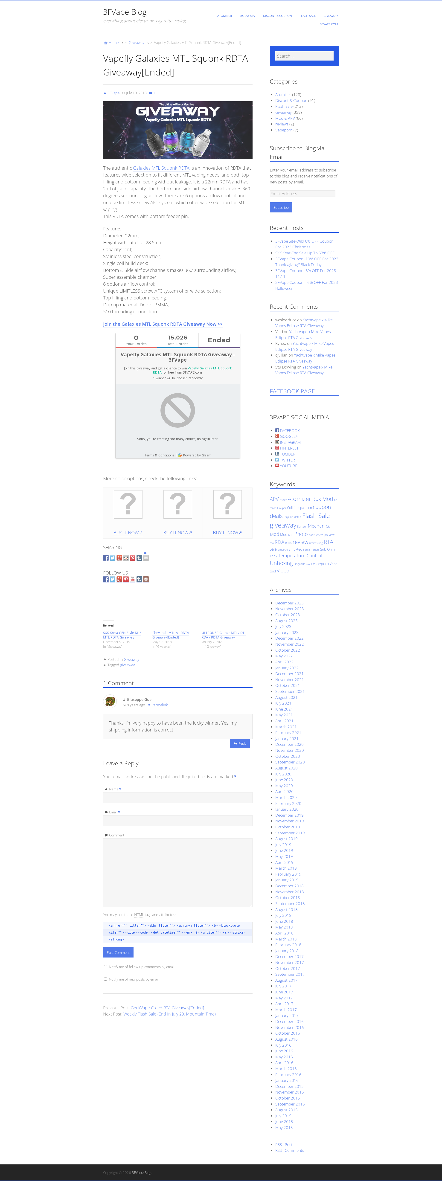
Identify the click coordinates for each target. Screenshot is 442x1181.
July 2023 (283, 626)
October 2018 (287, 897)
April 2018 (284, 933)
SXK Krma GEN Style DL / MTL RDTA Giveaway (122, 634)
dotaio (297, 517)
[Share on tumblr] (139, 558)
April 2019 (284, 862)
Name (115, 789)
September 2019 (290, 833)
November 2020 (289, 750)
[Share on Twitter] (112, 558)
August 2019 (286, 838)
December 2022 (289, 638)
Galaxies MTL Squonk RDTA (161, 168)
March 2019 (286, 868)
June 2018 (284, 921)
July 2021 (283, 703)
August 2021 (286, 697)
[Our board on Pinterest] (126, 579)
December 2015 (289, 1086)
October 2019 (287, 827)
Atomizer (224, 16)
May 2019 (284, 856)
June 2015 (284, 1121)
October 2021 (287, 685)
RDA (279, 542)
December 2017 (289, 956)
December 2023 (289, 603)
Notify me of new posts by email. (134, 979)
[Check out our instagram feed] (146, 579)
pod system (316, 535)
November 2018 (289, 891)
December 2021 (289, 673)
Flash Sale (308, 16)
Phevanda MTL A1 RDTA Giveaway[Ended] (170, 634)
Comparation (303, 507)
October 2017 (287, 968)
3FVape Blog (125, 11)
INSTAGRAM (290, 442)
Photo (301, 534)
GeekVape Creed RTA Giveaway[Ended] (167, 1007)
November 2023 (289, 608)
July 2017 (283, 986)
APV (274, 499)
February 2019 (288, 874)
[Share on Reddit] (126, 558)
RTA (328, 542)
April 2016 (284, 1062)
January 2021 (287, 738)
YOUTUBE (288, 465)
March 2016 (286, 1068)
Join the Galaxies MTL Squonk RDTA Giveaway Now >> (163, 324)
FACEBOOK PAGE (292, 391)
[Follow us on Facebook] (106, 579)
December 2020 (289, 744)
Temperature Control (300, 555)
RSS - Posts (284, 1144)
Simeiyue (283, 549)
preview (329, 535)
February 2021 (288, 732)
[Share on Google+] (119, 558)
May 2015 (284, 1127)
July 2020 (283, 774)
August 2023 (286, 620)
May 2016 (284, 1056)
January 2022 (287, 667)
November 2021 (289, 679)
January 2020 (287, 809)
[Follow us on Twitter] (112, 579)
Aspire (283, 500)
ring (320, 543)
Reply (242, 743)
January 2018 (287, 950)
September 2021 (290, 691)
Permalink (159, 705)
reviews (281, 124)
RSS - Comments (289, 1150)
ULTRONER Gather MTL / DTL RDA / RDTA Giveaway (224, 634)
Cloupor (281, 508)
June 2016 (284, 1050)
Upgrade (299, 564)
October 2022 (287, 650)
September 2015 (290, 1104)
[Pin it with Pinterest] (132, 558)
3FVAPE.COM (329, 24)
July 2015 (283, 1115)
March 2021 (286, 726)
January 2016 (287, 1080)
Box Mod (322, 498)
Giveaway (330, 16)
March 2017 (286, 1009)
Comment (116, 835)
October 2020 (287, 756)
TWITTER (287, 460)
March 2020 (286, 797)
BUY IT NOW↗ (128, 532)
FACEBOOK (289, 430)
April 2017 (284, 1003)
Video (283, 570)
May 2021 (284, 714)
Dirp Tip (288, 517)
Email (114, 812)
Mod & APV (247, 16)
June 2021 (284, 709)
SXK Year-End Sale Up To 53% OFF (304, 252)
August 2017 (286, 980)
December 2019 (289, 815)
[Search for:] (304, 56)
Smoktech (296, 549)
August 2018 (286, 909)
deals (276, 515)
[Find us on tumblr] (139, 579)
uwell (309, 564)
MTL (290, 535)
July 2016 (283, 1045)
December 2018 (289, 885)
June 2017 (284, 992)
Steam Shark (312, 549)
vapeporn (321, 563)
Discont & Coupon (277, 16)
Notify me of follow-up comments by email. (142, 966)
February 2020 (288, 803)
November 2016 (289, 1027)
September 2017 (290, 974)
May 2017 (284, 998)
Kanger (302, 526)
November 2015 (289, 1092)
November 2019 (289, 821)
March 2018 (286, 939)
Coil (290, 507)
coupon (322, 507)
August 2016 (286, 1039)
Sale (273, 549)
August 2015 (286, 1109)
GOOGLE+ (288, 436)
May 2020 (284, 785)
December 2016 (289, 1021)
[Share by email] (146, 554)
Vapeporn (284, 130)
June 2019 (284, 850)
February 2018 (288, 944)
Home (114, 42)
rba (272, 543)
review (300, 542)
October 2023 (287, 614)
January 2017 (287, 1015)
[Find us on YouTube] (132, 579)
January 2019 (287, 879)
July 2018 (283, 915)
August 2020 (286, 768)
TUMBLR (287, 454)
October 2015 (287, 1098)
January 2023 (287, 632)
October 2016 (287, 1033)
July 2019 (283, 844)
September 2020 (290, 762)
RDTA (288, 543)
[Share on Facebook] (106, 558)
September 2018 (290, 903)
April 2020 (284, 791)
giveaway (127, 664)
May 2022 (284, 656)
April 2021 (284, 720)
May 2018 (284, 927)
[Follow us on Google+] (119, 579)
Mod (283, 534)
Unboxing (281, 563)
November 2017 (289, 962)
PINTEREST (289, 448)
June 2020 (284, 779)
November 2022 (289, 644)
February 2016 (288, 1074)
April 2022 (284, 661)
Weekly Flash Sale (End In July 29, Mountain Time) (169, 1014)
